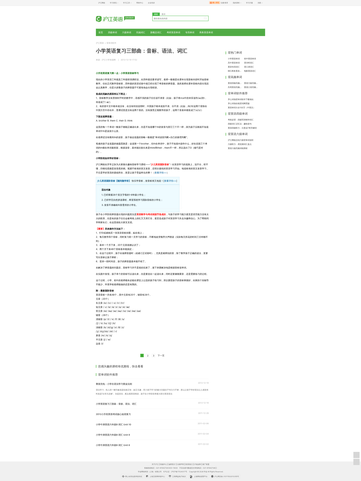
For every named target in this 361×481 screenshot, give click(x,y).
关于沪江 (155, 464)
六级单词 (126, 32)
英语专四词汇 (234, 67)
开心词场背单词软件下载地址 (241, 99)
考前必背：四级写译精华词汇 (241, 119)
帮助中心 (139, 3)
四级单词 (112, 32)
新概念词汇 (156, 32)
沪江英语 (100, 43)
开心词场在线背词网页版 (239, 103)
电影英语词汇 (250, 71)
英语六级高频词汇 (251, 83)
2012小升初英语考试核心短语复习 (113, 414)
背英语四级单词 (238, 113)
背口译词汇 (249, 67)
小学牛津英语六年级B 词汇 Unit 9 (113, 434)
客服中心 (163, 464)
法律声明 (180, 464)
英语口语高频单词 (251, 87)
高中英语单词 (234, 62)
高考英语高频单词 (235, 87)
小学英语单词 (234, 58)
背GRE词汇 (249, 62)
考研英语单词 (173, 32)
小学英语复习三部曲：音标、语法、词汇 (116, 403)
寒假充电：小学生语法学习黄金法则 (114, 383)
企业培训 (151, 3)
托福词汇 (140, 32)
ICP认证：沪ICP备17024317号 (175, 472)
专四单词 (189, 32)
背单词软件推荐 (238, 93)
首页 (100, 32)
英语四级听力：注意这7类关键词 (242, 128)
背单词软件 (111, 43)
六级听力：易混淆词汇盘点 (240, 144)
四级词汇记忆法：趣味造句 (240, 124)
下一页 (161, 355)
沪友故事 (197, 464)
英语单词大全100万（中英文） (241, 107)
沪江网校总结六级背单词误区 (241, 140)
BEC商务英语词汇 (235, 71)
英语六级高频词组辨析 (238, 148)
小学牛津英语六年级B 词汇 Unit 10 (113, 424)
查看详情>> (161, 172)
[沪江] (113, 19)
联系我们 (189, 464)
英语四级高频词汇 (235, 83)
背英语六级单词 (238, 134)
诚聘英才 (172, 464)
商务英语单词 (206, 32)
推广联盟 (205, 464)
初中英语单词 (250, 58)
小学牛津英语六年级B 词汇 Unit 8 (113, 445)
